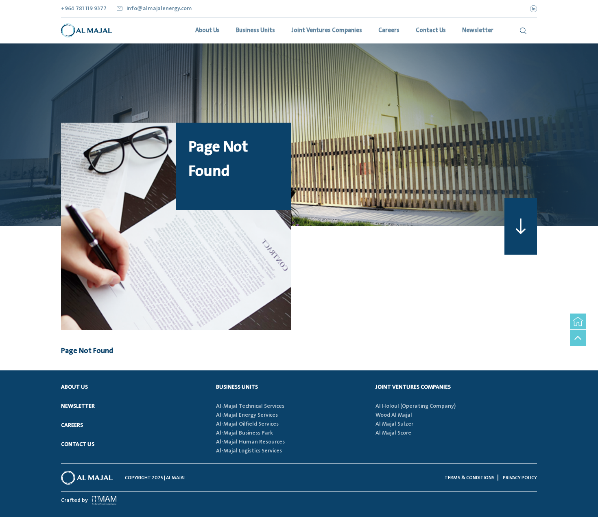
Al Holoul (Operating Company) (415, 406)
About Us (74, 387)
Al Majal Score (393, 432)
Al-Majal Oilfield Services (247, 424)
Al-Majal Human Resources (250, 441)
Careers (72, 425)
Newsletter (78, 406)
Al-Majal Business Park (244, 432)
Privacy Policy (520, 478)
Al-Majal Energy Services (247, 415)
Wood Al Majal (393, 415)
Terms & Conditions (470, 478)
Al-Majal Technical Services (250, 406)
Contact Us (77, 444)
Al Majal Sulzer (394, 424)
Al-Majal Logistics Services (249, 450)
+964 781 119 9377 (84, 8)
